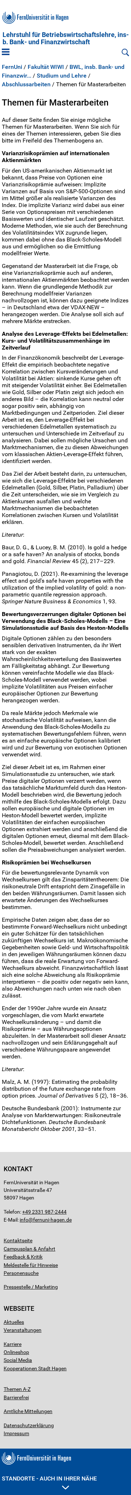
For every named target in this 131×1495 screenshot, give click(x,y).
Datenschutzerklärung (29, 1425)
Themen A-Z (17, 1389)
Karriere (12, 1344)
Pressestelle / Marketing (31, 1287)
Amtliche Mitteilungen (28, 1411)
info (24, 1220)
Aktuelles (14, 1322)
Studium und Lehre (62, 76)
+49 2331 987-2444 (44, 1212)
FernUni (12, 67)
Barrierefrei (16, 1397)
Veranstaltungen (22, 1330)
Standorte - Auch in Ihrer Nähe (49, 1478)
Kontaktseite (18, 1240)
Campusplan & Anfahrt (29, 1249)
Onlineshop (16, 1352)
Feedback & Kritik (23, 1257)
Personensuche (21, 1273)
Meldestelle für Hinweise (31, 1265)
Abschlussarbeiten (26, 84)
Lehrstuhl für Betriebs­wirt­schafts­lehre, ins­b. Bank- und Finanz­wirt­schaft (66, 38)
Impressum (16, 1433)
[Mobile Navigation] (5, 53)
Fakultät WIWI (46, 67)
